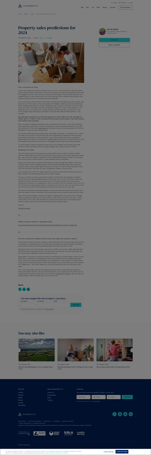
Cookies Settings (108, 451)
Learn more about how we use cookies (56, 453)
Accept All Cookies (121, 451)
